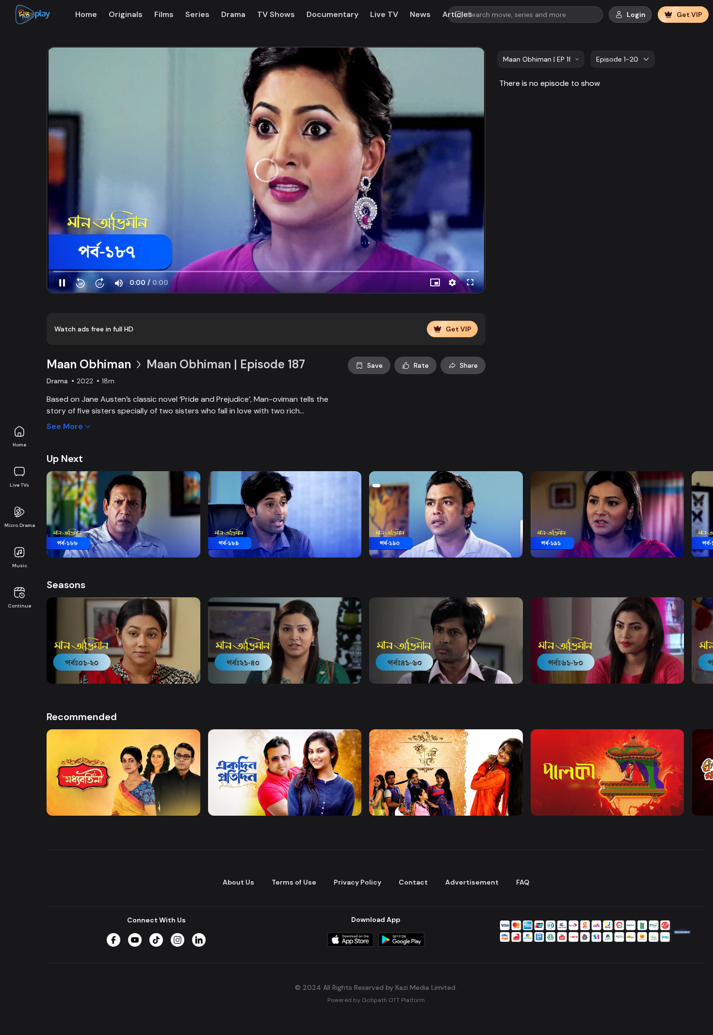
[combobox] (540, 59)
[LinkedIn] (199, 940)
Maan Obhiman (89, 364)
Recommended (82, 716)
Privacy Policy (357, 882)
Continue (19, 606)
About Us (238, 882)
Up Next (65, 458)
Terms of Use (294, 882)
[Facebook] (113, 940)
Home (19, 445)
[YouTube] (135, 940)
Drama (233, 14)
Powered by (376, 1000)
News (420, 14)
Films (164, 14)
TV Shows (276, 14)
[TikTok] (156, 940)
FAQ (522, 882)
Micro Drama (19, 525)
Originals (126, 14)
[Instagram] (177, 940)
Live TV (384, 14)
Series (197, 14)
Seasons (66, 584)
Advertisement (472, 882)
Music (19, 565)
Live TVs (19, 485)
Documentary (332, 14)
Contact (413, 882)
